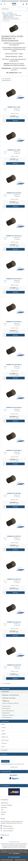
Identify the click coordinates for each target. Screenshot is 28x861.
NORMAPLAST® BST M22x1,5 (14, 407)
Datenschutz (4, 807)
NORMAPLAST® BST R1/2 (14, 536)
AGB (2, 810)
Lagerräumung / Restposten (8, 715)
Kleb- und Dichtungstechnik (8, 710)
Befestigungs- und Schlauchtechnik (10, 695)
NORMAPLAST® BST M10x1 (14, 193)
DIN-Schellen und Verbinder (9, 698)
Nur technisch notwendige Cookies (7, 859)
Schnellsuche (5, 761)
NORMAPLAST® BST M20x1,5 (14, 364)
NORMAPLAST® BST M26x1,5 (14, 450)
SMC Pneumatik (4, 740)
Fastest (3, 730)
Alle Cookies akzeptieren (14, 857)
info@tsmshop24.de (7, 826)
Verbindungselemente (6, 717)
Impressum (3, 812)
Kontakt (3, 814)
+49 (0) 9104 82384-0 (8, 830)
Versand (17, 117)
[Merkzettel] (4, 120)
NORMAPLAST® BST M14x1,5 (14, 278)
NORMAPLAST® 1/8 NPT (14, 150)
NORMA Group (17, 108)
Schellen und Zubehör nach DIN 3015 (11, 703)
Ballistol (3, 724)
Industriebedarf (5, 691)
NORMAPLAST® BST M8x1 (14, 493)
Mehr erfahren (16, 853)
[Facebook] (2, 838)
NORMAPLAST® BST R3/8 (14, 665)
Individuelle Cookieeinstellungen (20, 859)
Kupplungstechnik (6, 713)
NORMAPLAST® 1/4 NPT (14, 107)
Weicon (3, 746)
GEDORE (3, 734)
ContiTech (3, 727)
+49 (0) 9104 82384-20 (8, 828)
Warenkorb (15, 120)
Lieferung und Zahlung (6, 805)
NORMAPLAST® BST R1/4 (14, 579)
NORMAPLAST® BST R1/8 (14, 622)
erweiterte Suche (14, 767)
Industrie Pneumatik (6, 706)
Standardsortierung (6, 80)
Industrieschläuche (6, 708)
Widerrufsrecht (4, 803)
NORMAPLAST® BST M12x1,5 (14, 236)
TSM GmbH (4, 743)
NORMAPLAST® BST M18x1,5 (14, 321)
